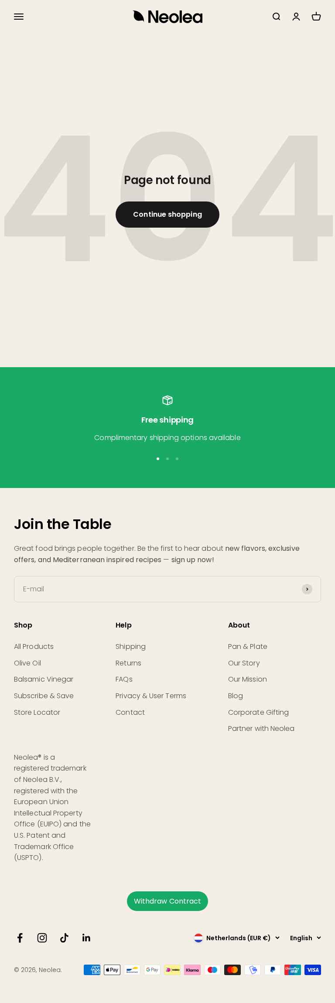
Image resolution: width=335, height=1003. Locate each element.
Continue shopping (167, 214)
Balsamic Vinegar (43, 679)
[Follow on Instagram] (42, 938)
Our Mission (247, 679)
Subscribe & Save (44, 696)
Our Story (244, 663)
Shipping (131, 646)
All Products (34, 646)
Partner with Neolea (261, 728)
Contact (130, 712)
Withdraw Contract (167, 901)
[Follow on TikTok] (64, 938)
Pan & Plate (247, 646)
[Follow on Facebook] (20, 938)
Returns (128, 663)
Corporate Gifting (258, 712)
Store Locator (37, 712)
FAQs (124, 679)
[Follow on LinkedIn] (86, 938)
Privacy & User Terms (151, 696)
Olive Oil (27, 663)
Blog (235, 696)
